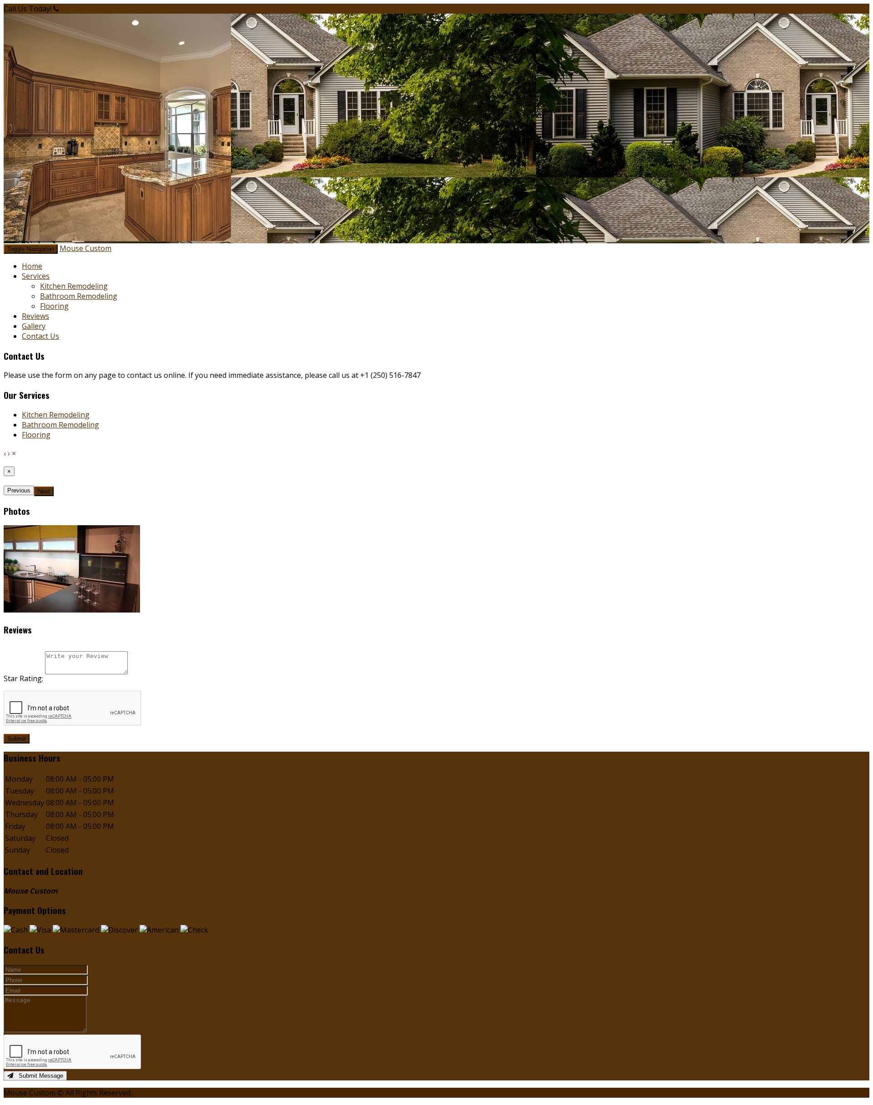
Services (36, 276)
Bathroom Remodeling (78, 296)
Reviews (35, 316)
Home (32, 266)
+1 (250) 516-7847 (91, 9)
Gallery (33, 326)
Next (44, 491)
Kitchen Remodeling (74, 286)
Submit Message (38, 1075)
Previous (18, 490)
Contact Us (40, 336)
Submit (16, 738)
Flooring (54, 306)
